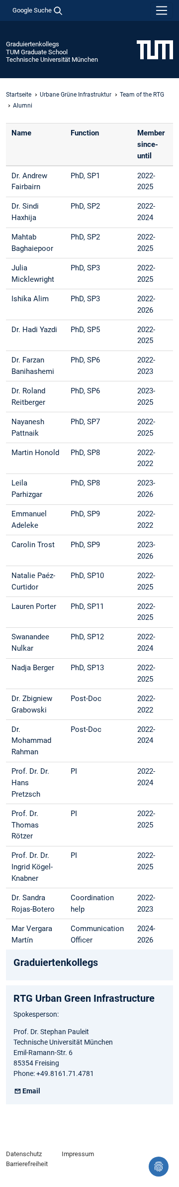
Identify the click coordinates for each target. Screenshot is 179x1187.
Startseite (18, 94)
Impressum (78, 1154)
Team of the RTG (142, 94)
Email (31, 1091)
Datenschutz (24, 1154)
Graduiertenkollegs (32, 44)
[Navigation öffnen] (161, 10)
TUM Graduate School (37, 52)
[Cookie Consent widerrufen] (159, 1167)
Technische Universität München (52, 59)
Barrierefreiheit (27, 1164)
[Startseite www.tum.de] (155, 49)
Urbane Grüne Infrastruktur (75, 94)
